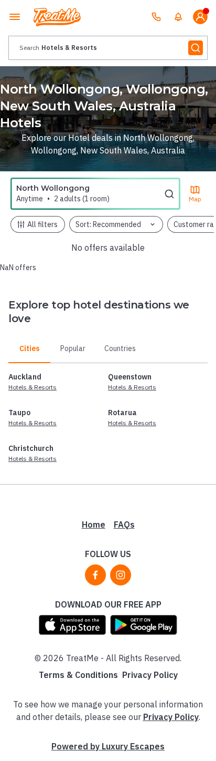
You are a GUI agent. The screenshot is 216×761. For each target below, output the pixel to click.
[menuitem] (178, 16)
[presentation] (108, 47)
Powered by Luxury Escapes (108, 746)
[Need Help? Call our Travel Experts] (156, 16)
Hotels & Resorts (32, 387)
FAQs (124, 524)
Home (93, 524)
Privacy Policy (150, 675)
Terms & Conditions (78, 675)
